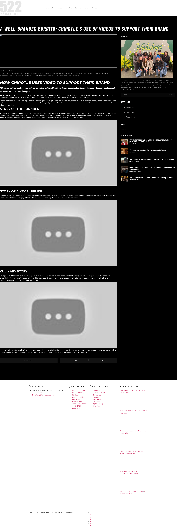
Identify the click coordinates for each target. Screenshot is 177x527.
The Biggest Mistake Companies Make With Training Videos (151, 159)
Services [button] (60, 8)
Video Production (78, 390)
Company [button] (78, 8)
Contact (94, 8)
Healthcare (97, 395)
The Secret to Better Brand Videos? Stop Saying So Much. (151, 177)
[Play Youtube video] (58, 152)
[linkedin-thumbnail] (90, 519)
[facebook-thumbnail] (90, 512)
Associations (97, 399)
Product (96, 397)
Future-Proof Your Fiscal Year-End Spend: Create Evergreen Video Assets (152, 168)
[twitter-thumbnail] (90, 517)
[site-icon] (10, 7)
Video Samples (131, 112)
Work (53, 8)
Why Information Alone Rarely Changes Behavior (147, 150)
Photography (77, 401)
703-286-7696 (38, 393)
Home (47, 8)
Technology (97, 390)
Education (96, 406)
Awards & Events (99, 393)
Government (97, 401)
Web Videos (130, 117)
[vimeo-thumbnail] (90, 526)
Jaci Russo (28, 95)
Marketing (130, 108)
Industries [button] (68, 8)
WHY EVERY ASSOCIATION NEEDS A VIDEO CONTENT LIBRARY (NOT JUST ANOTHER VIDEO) (150, 141)
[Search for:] (131, 95)
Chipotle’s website (60, 101)
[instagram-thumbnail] (90, 515)
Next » (102, 360)
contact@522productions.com (45, 395)
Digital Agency (98, 404)
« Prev (74, 360)
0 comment (28, 360)
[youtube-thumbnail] (90, 524)
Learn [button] (87, 8)
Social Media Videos (79, 404)
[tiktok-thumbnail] (90, 521)
